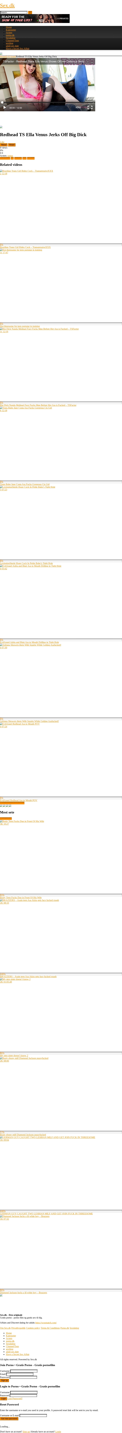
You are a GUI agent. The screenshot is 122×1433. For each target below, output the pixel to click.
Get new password (9, 1419)
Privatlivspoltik (18, 1328)
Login (3, 1399)
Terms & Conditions (50, 1328)
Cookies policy (33, 1328)
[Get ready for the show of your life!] (35, 22)
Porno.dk (64, 1328)
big (12, 158)
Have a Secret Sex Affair (17, 48)
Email (3, 1374)
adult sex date (12, 46)
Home (9, 27)
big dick (18, 158)
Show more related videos (12, 803)
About (3, 145)
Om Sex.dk (5, 1328)
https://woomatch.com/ (46, 1322)
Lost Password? (15, 1398)
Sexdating (10, 38)
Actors (9, 32)
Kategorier (11, 30)
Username (5, 1371)
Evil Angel (11, 56)
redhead (31, 158)
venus (10, 155)
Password (4, 1377)
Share (11, 145)
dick (24, 158)
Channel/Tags (12, 40)
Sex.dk (7, 5)
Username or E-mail (9, 1415)
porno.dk (10, 35)
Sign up (4, 1380)
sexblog (9, 43)
